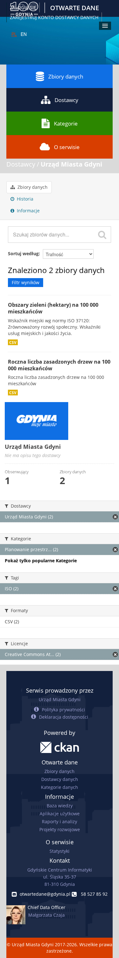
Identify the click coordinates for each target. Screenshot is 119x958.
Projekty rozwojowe (59, 829)
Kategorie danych (59, 787)
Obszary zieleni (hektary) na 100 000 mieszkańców (53, 308)
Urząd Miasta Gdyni (71, 164)
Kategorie (66, 123)
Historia (24, 199)
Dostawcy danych (59, 779)
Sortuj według (23, 253)
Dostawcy (66, 100)
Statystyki (59, 851)
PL (14, 34)
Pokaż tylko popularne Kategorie (41, 561)
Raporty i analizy (59, 821)
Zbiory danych (65, 76)
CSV (13, 342)
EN (24, 34)
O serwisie (67, 147)
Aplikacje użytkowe (60, 814)
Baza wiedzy (60, 806)
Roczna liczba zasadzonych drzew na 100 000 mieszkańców (59, 365)
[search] (102, 234)
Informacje (28, 211)
